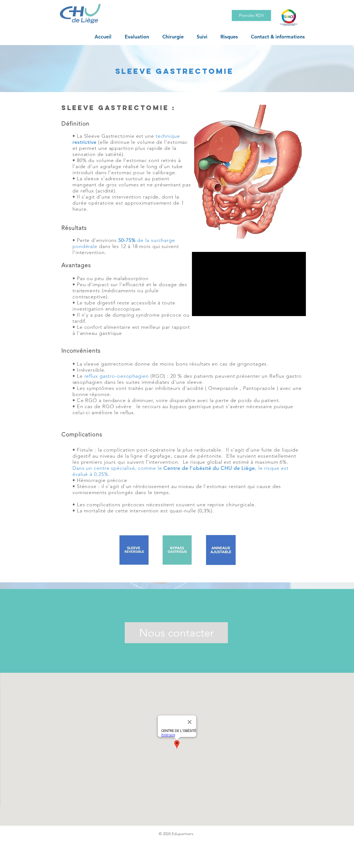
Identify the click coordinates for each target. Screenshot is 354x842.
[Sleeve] (134, 550)
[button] (137, 37)
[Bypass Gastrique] (177, 550)
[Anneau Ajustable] (221, 550)
